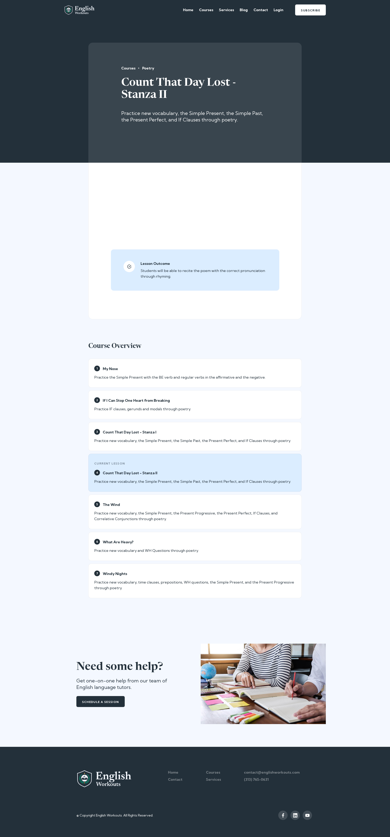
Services (226, 10)
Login (278, 10)
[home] (79, 10)
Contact (261, 10)
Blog (244, 10)
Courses (206, 10)
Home (188, 10)
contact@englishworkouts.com (272, 772)
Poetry (148, 68)
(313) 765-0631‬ (256, 779)
